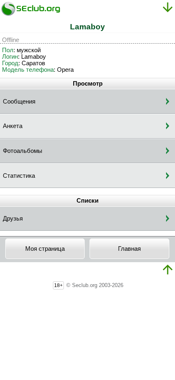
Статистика (19, 175)
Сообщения (19, 101)
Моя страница (45, 248)
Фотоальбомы (22, 151)
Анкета (12, 126)
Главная (129, 248)
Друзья (13, 218)
